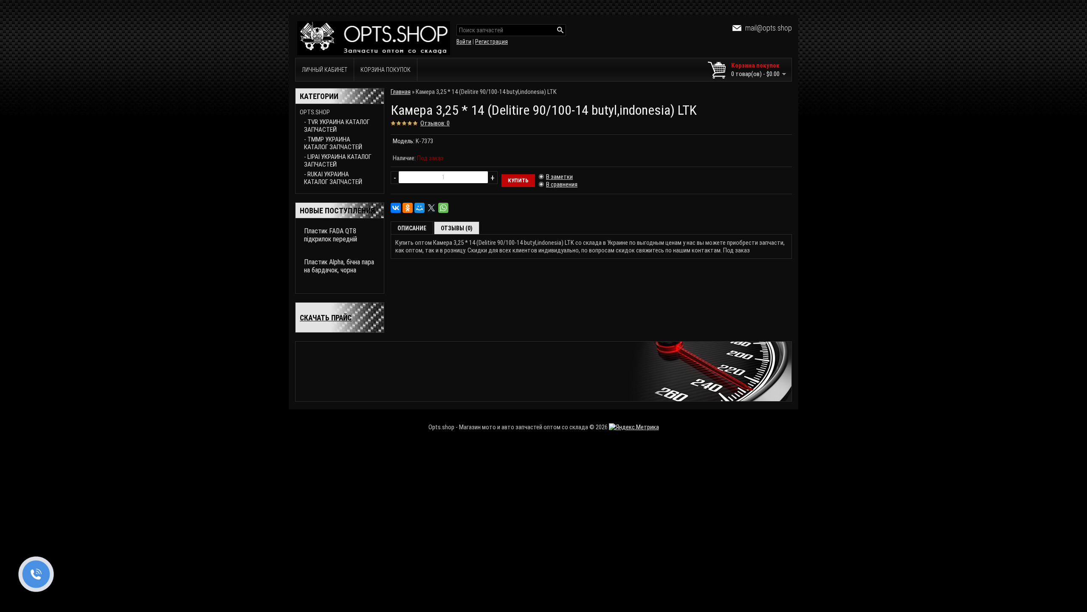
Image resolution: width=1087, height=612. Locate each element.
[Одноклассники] (408, 208)
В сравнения (561, 184)
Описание (411, 228)
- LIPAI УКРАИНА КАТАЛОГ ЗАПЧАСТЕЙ (338, 160)
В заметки (559, 177)
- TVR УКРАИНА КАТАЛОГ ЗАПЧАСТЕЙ (337, 125)
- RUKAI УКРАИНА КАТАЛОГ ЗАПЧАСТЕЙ (333, 178)
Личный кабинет (324, 69)
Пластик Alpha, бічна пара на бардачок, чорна (339, 266)
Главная (401, 92)
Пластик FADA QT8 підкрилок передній (330, 235)
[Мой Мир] (419, 208)
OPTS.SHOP (315, 112)
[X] (431, 208)
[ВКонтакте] (396, 208)
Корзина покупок (385, 69)
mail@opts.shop (768, 27)
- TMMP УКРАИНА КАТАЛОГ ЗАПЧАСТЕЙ (333, 143)
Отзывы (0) (457, 228)
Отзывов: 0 (435, 123)
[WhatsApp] (443, 208)
